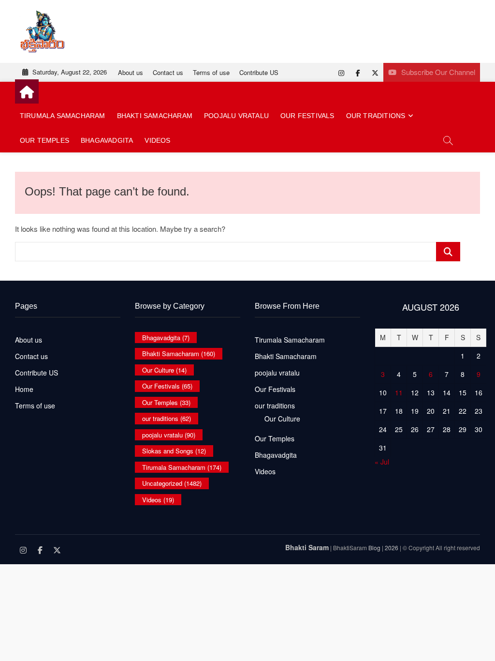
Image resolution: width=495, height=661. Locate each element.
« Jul (382, 461)
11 (399, 392)
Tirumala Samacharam (62, 116)
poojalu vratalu (236, 116)
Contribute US (258, 72)
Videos (157, 140)
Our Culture (164, 370)
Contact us (168, 72)
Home (24, 389)
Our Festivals (307, 116)
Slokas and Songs (174, 450)
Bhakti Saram (307, 547)
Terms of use (211, 72)
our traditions (376, 116)
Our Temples (44, 140)
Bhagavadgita (107, 140)
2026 (391, 547)
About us (130, 72)
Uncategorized (172, 483)
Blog (374, 547)
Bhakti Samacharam (154, 116)
